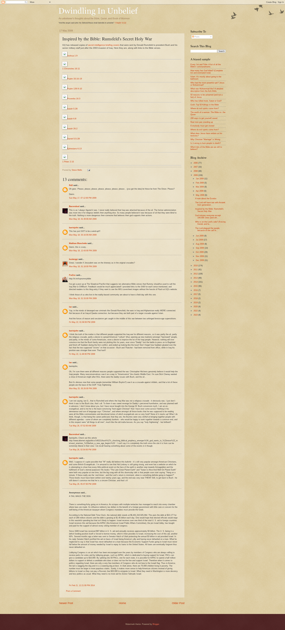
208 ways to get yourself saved (203, 118)
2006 (196, 163)
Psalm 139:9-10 (74, 89)
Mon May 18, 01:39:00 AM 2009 (82, 219)
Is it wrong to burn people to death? (205, 143)
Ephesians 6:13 (74, 149)
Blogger (156, 624)
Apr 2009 (200, 191)
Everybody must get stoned (202, 126)
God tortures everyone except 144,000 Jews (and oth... (208, 216)
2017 (196, 294)
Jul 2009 (200, 240)
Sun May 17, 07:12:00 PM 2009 (82, 198)
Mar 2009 (200, 187)
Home (122, 603)
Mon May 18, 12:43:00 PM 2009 (83, 250)
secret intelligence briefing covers (103, 45)
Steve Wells (77, 170)
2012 (196, 274)
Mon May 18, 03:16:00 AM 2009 (82, 235)
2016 (196, 290)
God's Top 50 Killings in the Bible (204, 105)
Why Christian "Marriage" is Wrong (205, 139)
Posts (197, 37)
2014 (196, 282)
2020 (196, 306)
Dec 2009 (200, 260)
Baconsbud (74, 206)
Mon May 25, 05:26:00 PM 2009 (83, 388)
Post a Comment (73, 591)
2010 (196, 265)
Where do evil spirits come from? (204, 108)
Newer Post (66, 603)
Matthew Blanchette (78, 243)
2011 (196, 269)
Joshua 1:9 (72, 56)
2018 (196, 298)
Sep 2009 (200, 248)
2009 (196, 175)
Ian (70, 307)
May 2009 (200, 195)
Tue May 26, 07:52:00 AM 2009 (82, 426)
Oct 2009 (200, 252)
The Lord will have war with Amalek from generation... (210, 203)
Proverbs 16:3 (73, 99)
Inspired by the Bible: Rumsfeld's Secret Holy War (209, 210)
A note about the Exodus (205, 198)
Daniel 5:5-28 (73, 139)
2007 (196, 167)
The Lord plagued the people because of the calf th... (207, 229)
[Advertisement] (215, 342)
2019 (196, 302)
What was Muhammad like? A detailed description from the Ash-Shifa (206, 90)
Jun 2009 (200, 236)
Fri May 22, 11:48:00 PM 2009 (82, 354)
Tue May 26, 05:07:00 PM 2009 (82, 484)
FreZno (72, 275)
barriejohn (74, 227)
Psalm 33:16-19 (74, 79)
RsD (71, 185)
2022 (196, 311)
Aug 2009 (200, 244)
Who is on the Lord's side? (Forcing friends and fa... (210, 223)
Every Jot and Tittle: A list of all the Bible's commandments (205, 65)
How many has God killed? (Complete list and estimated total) (206, 71)
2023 (196, 315)
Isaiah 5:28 (72, 109)
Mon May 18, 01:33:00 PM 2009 (83, 298)
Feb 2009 (200, 183)
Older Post (178, 603)
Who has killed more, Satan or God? (206, 101)
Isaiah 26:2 (72, 128)
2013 (196, 278)
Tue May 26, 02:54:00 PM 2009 (82, 449)
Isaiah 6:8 (71, 119)
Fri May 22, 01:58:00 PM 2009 (82, 322)
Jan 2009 (200, 178)
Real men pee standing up (201, 122)
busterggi (73, 259)
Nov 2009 (200, 256)
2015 (196, 286)
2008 (196, 171)
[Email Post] (89, 170)
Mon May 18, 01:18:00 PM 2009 (83, 266)
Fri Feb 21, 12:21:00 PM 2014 (82, 585)
